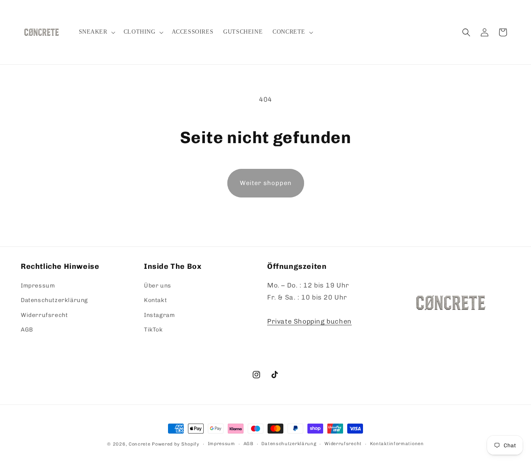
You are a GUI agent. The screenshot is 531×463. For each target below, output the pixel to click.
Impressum (38, 285)
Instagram (159, 315)
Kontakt (155, 300)
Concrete (140, 444)
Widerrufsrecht (44, 315)
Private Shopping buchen (309, 321)
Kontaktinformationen (397, 443)
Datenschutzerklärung (54, 300)
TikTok (153, 329)
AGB (27, 329)
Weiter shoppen (266, 183)
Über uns (157, 285)
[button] (96, 32)
